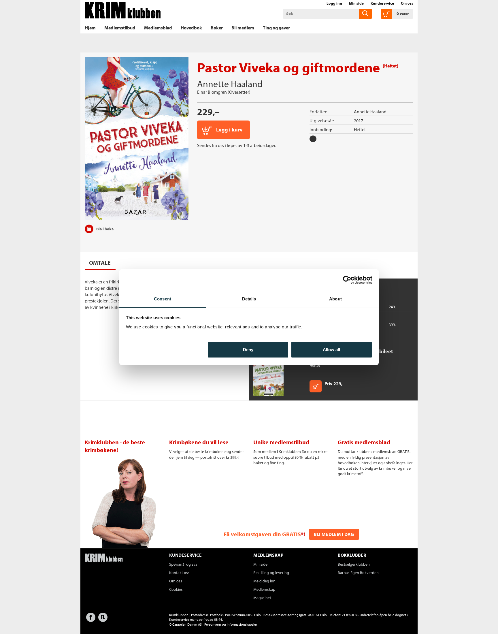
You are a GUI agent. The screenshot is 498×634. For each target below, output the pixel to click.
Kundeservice (382, 3)
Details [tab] (249, 298)
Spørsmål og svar (184, 564)
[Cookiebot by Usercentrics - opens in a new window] (347, 280)
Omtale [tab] (100, 262)
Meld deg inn (264, 581)
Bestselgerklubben (354, 564)
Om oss (407, 3)
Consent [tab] (162, 298)
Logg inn (334, 3)
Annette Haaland (230, 83)
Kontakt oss (179, 572)
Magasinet (262, 597)
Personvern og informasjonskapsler (230, 624)
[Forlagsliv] (102, 620)
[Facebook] (90, 620)
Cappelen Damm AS (187, 624)
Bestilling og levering (271, 572)
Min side (356, 3)
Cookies (176, 589)
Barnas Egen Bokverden (358, 572)
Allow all (331, 349)
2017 (358, 120)
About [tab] (335, 298)
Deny (248, 349)
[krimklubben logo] (104, 558)
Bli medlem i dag (334, 534)
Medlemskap (264, 589)
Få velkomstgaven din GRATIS (262, 534)
